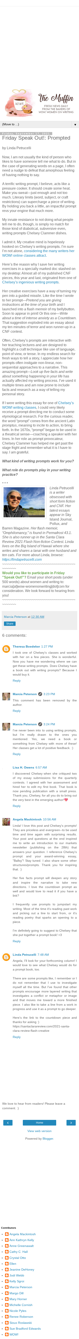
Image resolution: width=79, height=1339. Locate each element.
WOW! (13, 1334)
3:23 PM (49, 694)
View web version (39, 1131)
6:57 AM (41, 767)
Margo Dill (16, 1293)
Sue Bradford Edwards (25, 1328)
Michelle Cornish (20, 1305)
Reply (17, 680)
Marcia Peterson (25, 694)
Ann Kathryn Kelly (21, 1240)
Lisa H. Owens (23, 767)
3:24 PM (49, 724)
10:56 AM (49, 819)
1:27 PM (47, 646)
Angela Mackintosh (27, 819)
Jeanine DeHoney (21, 1269)
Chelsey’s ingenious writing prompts (30, 282)
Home (39, 1122)
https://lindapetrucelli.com (22, 559)
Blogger (48, 1138)
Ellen (12, 1263)
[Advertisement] (39, 46)
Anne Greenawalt (21, 1246)
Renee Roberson (21, 1316)
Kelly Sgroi (16, 1281)
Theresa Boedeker (26, 646)
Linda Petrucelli (24, 954)
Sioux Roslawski (20, 1322)
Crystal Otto (17, 1258)
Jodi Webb (16, 1275)
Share (9, 623)
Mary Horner (18, 1299)
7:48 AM (43, 954)
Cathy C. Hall (18, 1251)
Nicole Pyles (17, 1311)
